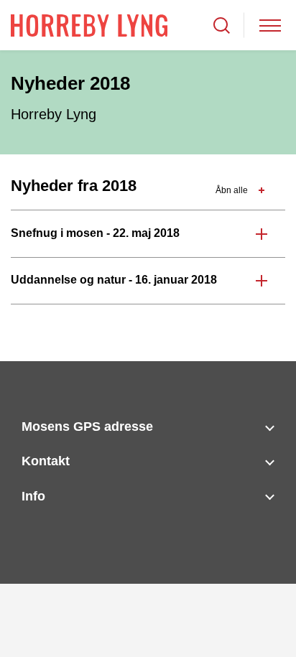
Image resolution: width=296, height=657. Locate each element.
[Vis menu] (270, 25)
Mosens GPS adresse (87, 426)
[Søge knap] (221, 25)
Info (33, 496)
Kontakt (46, 461)
